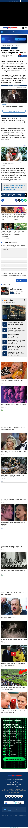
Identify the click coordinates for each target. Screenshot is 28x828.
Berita (12, 293)
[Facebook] (16, 200)
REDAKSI (6, 789)
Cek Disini (9, 810)
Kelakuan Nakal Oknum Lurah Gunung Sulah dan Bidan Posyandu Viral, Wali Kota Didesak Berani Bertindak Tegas (17, 341)
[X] (9, 797)
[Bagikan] (25, 56)
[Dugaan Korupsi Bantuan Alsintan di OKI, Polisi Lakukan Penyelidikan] (5, 291)
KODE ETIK (11, 789)
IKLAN (18, 792)
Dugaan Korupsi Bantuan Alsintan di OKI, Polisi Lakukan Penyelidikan (17, 289)
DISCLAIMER (5, 791)
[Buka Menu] (23, 28)
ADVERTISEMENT (12, 792)
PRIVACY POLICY (21, 791)
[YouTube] (15, 797)
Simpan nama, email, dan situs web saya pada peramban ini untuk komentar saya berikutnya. (14, 275)
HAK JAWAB (13, 791)
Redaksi (3, 55)
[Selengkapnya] (25, 300)
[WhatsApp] (25, 200)
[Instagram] (12, 797)
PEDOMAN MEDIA (19, 789)
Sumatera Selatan (6, 47)
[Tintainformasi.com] (9, 28)
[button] (20, 28)
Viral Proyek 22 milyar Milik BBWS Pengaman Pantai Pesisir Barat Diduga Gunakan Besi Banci (17, 323)
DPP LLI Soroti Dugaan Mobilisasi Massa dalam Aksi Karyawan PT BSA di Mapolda (16, 329)
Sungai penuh (14, 47)
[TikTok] (18, 797)
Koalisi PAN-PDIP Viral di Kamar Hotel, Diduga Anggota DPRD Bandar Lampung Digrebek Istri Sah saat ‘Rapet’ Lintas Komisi (17, 353)
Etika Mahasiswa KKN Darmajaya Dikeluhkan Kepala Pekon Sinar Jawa (15, 335)
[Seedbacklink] (21, 796)
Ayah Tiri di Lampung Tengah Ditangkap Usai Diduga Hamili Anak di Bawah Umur (16, 347)
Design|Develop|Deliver (14, 759)
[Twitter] (19, 200)
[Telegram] (22, 200)
